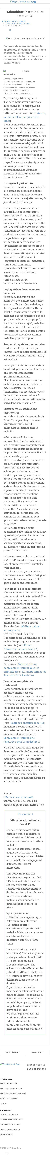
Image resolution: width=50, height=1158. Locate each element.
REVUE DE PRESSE (8, 1098)
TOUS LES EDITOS (8, 1083)
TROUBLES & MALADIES (18, 23)
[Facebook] (3, 30)
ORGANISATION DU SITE (11, 1119)
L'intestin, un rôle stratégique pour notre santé (24, 117)
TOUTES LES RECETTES (11, 1088)
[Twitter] (10, 30)
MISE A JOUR (6, 1134)
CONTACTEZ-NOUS (9, 1114)
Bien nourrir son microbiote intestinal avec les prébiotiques (21, 667)
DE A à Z (3, 1103)
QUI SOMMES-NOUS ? (10, 1124)
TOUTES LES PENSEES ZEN (13, 1093)
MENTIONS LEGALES (10, 1129)
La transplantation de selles (27, 722)
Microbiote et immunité (19, 797)
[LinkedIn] (6, 30)
